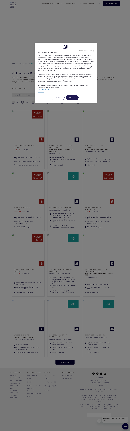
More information (43, 89)
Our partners (41, 92)
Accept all (72, 97)
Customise (58, 97)
